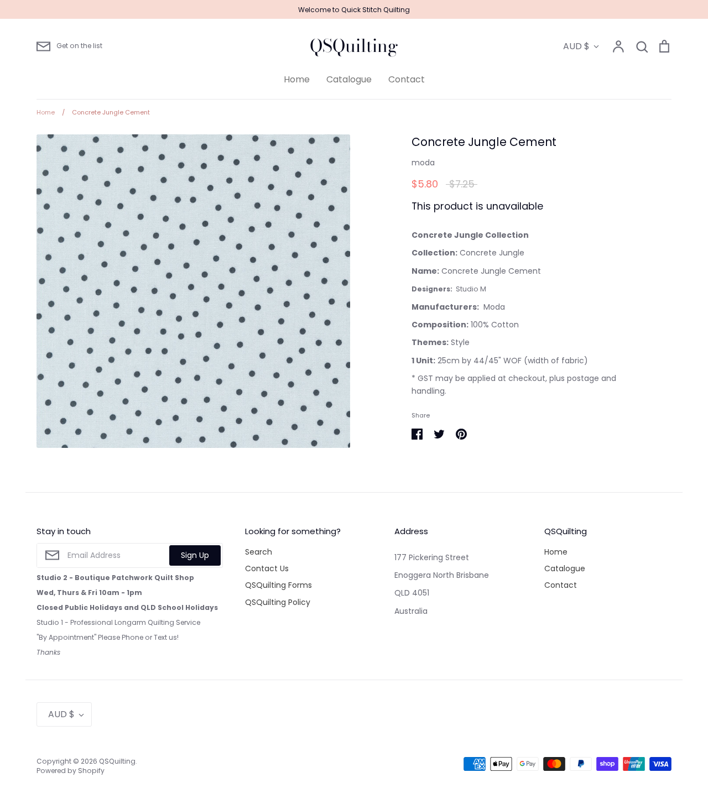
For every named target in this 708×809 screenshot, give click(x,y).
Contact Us (267, 568)
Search (258, 551)
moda (423, 162)
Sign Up (195, 555)
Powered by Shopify (71, 770)
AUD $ (576, 46)
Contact (406, 79)
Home (297, 79)
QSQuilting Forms (278, 585)
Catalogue (349, 79)
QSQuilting (354, 45)
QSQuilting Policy (277, 602)
